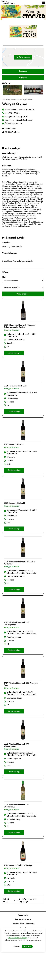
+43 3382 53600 (12, 113)
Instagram (23, 78)
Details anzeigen (14, 353)
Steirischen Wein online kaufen (23, 924)
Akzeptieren (27, 946)
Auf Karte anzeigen (23, 57)
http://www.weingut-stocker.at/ (18, 120)
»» (18, 900)
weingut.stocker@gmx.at (16, 116)
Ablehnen (16, 946)
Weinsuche (23, 928)
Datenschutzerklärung (17, 938)
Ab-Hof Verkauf (12, 132)
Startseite (5, 99)
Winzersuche (15, 99)
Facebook (23, 71)
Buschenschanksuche (23, 919)
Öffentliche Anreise (13, 123)
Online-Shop (10, 128)
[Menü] (43, 2)
